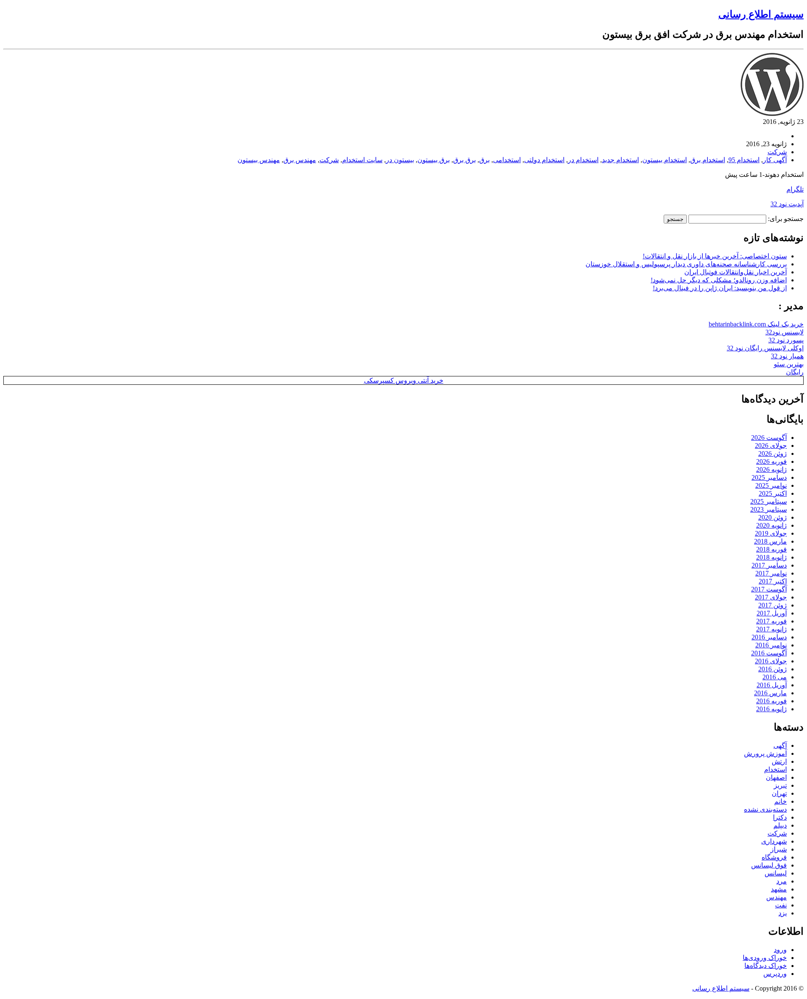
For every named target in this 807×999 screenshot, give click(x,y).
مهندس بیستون (258, 159)
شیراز (778, 849)
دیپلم (780, 825)
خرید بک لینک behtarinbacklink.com (756, 324)
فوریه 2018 (771, 549)
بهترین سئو (789, 364)
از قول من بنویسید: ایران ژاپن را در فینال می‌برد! (720, 288)
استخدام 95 (744, 159)
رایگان (795, 372)
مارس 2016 (770, 693)
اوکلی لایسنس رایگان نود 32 (765, 348)
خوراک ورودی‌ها (765, 957)
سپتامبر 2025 (768, 501)
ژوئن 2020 (772, 517)
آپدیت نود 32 (787, 204)
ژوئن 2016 (772, 669)
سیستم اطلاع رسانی (761, 14)
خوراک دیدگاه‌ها (765, 965)
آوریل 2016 (772, 685)
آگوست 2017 (769, 589)
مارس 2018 (770, 541)
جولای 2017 (771, 597)
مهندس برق (299, 159)
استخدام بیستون (664, 159)
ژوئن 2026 (772, 453)
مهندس (776, 897)
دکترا (780, 817)
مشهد (779, 889)
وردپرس (775, 973)
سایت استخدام (362, 159)
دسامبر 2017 (769, 565)
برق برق (464, 159)
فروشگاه (774, 857)
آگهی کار (775, 159)
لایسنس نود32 (784, 332)
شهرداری (774, 841)
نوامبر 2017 (771, 573)
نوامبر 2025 (771, 485)
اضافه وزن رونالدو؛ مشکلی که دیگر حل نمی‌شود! (719, 280)
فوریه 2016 (771, 701)
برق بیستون (433, 159)
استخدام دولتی (544, 159)
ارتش (779, 761)
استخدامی (507, 159)
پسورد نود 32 (786, 340)
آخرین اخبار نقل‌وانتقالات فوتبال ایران (735, 272)
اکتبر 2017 (773, 581)
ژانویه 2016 (771, 708)
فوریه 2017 (771, 621)
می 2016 (774, 677)
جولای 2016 (771, 661)
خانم (780, 801)
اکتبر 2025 (773, 493)
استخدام (775, 769)
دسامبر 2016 (769, 637)
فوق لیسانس (769, 865)
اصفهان (776, 777)
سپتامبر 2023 (768, 509)
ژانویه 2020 (771, 525)
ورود (780, 949)
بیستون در (400, 159)
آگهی (780, 745)
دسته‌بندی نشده (765, 809)
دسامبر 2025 (769, 477)
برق (484, 159)
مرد (781, 881)
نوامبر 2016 (771, 645)
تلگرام (795, 189)
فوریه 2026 (771, 461)
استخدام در (583, 159)
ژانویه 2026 (771, 469)
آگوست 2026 (769, 437)
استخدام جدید (620, 159)
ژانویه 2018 (771, 557)
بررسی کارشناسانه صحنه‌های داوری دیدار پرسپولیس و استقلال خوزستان (686, 264)
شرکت (777, 151)
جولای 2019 (771, 533)
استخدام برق (707, 159)
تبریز (780, 785)
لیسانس (776, 873)
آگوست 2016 (769, 653)
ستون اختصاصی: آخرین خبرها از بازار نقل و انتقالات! (715, 256)
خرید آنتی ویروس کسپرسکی (403, 380)
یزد (782, 913)
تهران (779, 793)
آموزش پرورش (765, 753)
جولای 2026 (771, 445)
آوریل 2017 (772, 613)
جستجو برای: (786, 218)
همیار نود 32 (787, 356)
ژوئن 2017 (772, 605)
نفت (781, 905)
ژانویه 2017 (771, 629)
